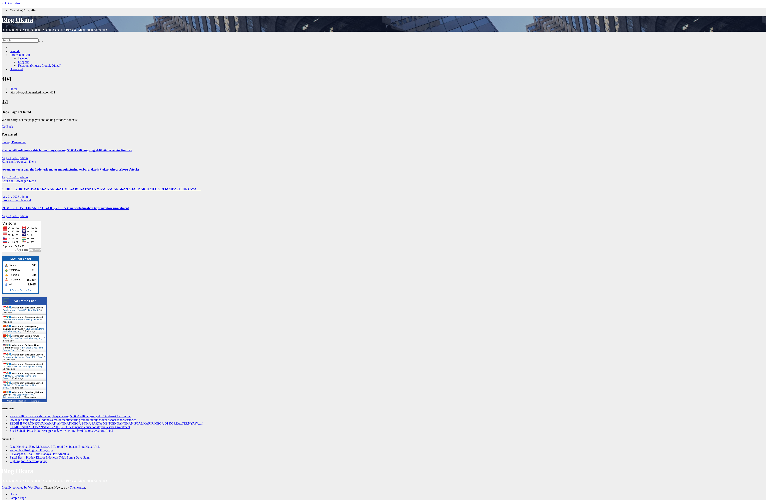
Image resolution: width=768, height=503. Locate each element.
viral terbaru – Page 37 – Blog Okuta (21, 310)
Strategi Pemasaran (14, 142)
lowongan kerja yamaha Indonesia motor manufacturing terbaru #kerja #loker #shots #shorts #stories (70, 169)
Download (16, 69)
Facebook (24, 58)
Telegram (23, 62)
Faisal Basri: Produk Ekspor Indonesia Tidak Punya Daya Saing (50, 457)
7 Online (14, 290)
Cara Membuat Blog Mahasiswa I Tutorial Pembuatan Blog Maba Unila (55, 446)
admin (24, 158)
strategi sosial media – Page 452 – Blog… (24, 357)
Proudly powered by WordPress (22, 487)
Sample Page (18, 498)
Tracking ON (25, 290)
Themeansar (77, 487)
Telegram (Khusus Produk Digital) (39, 65)
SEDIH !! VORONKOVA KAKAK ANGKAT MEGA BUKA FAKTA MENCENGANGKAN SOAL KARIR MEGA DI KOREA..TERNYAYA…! (101, 189)
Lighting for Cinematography (28, 461)
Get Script (11, 401)
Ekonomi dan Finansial (16, 200)
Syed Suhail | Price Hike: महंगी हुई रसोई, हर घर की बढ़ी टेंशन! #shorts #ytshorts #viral (61, 430)
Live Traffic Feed (24, 301)
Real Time (23, 401)
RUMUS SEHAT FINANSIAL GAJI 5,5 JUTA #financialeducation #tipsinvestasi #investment (65, 208)
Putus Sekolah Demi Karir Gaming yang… (24, 338)
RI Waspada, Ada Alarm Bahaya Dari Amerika (39, 454)
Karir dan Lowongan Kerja (19, 161)
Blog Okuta (17, 19)
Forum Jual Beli (20, 54)
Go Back (7, 126)
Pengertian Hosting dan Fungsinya (31, 450)
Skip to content (11, 3)
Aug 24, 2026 (10, 158)
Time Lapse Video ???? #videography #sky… (18, 396)
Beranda (15, 51)
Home (13, 88)
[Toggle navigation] (3, 37)
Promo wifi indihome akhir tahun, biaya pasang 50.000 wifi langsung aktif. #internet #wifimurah (67, 150)
